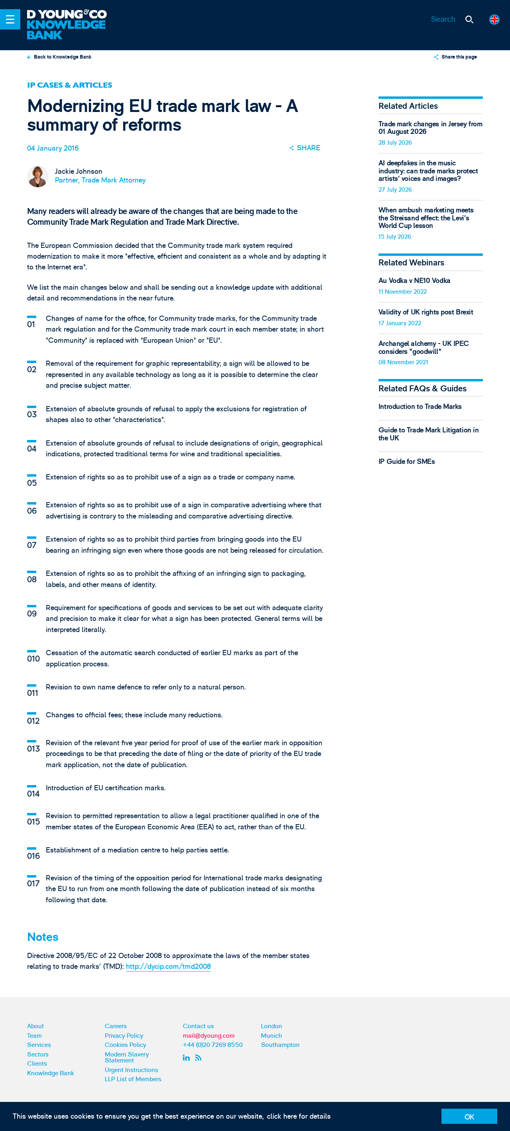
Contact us (198, 1026)
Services (39, 1045)
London (271, 1026)
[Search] (469, 19)
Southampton (280, 1045)
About (35, 1026)
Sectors (38, 1054)
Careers (116, 1026)
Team (34, 1036)
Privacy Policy (124, 1036)
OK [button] (470, 1117)
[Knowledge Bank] (72, 30)
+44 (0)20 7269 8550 (213, 1045)
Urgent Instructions (131, 1070)
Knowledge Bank (50, 1073)
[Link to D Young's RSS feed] (200, 1057)
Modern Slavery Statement (127, 1057)
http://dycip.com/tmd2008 (168, 966)
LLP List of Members (133, 1079)
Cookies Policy (125, 1045)
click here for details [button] (299, 1116)
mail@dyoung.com (209, 1036)
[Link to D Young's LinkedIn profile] (187, 1057)
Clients (37, 1064)
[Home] (72, 14)
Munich (271, 1036)
